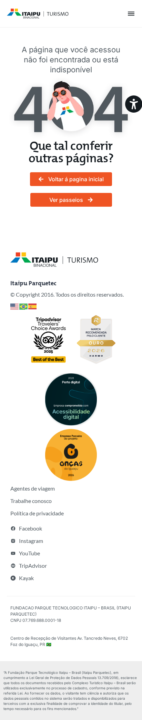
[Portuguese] (23, 306)
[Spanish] (32, 306)
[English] (14, 306)
